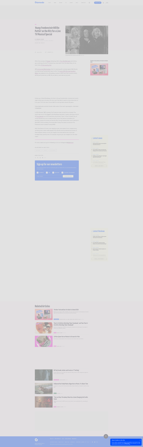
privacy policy (127, 443)
